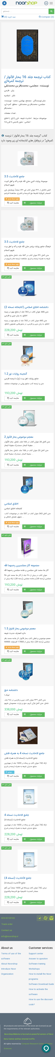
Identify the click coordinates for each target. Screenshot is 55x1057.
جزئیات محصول (36, 203)
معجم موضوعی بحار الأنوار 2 (18, 437)
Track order (7, 924)
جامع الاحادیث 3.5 (14, 242)
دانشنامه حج (11, 690)
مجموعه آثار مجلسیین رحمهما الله (21, 565)
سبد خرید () (10, 17)
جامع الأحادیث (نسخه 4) (17, 878)
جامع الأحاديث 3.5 (14, 176)
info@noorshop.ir (9, 936)
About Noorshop (9, 964)
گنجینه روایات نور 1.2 (15, 374)
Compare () (47, 17)
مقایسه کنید (14, 203)
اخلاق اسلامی (11, 504)
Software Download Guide (41, 984)
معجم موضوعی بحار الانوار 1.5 (19, 629)
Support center (36, 953)
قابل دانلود (7, 277)
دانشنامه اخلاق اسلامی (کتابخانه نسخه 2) (26, 307)
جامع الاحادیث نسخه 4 (16, 815)
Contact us (6, 930)
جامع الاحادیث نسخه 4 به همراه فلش (24, 753)
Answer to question (38, 959)
